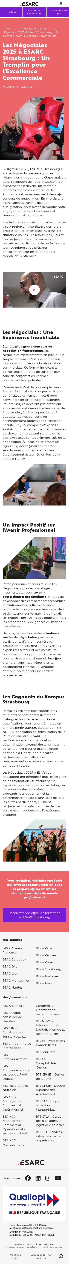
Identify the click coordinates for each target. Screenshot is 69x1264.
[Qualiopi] (34, 1211)
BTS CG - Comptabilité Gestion (46, 1063)
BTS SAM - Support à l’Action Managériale (50, 1105)
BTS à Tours (44, 983)
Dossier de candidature (34, 12)
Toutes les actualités (32, 28)
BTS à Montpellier (16, 980)
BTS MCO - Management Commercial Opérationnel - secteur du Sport (15, 1125)
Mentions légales (15, 1256)
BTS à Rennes (46, 955)
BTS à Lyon (11, 973)
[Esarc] (29, 3)
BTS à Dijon (11, 966)
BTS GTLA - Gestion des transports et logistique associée (50, 1121)
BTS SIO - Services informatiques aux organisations (50, 1136)
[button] (61, 1256)
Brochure (11, 12)
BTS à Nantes (12, 987)
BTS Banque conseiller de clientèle (12, 1017)
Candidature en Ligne (58, 12)
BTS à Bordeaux (14, 959)
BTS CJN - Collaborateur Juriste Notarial (14, 1032)
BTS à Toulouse (47, 976)
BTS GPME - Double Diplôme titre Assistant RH (50, 1090)
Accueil (7, 28)
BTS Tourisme (46, 1052)
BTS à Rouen (45, 962)
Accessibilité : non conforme (41, 1256)
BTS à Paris (44, 948)
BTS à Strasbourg (48, 969)
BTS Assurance (13, 1005)
